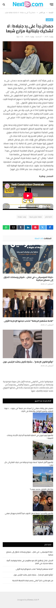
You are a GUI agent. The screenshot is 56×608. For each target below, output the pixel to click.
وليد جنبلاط (22, 216)
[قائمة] (51, 4)
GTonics (30, 599)
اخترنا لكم (48, 216)
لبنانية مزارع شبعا (35, 216)
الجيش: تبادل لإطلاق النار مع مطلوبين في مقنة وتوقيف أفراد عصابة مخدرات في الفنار (29, 562)
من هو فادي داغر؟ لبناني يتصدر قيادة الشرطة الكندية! (32, 580)
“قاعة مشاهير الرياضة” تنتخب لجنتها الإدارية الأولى (28, 321)
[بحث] (4, 4)
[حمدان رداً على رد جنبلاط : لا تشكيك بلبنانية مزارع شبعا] (28, 57)
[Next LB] (28, 4)
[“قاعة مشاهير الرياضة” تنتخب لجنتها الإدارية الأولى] (28, 303)
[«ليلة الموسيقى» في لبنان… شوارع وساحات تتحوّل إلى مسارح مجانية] (28, 259)
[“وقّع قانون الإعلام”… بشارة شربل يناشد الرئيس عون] (28, 344)
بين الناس (49, 19)
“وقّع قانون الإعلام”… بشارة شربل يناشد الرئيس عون (28, 362)
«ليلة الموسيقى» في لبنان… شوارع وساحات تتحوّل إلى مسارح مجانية (28, 278)
